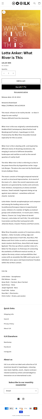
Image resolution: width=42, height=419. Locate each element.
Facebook (7, 347)
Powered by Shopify (25, 415)
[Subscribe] (35, 390)
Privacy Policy (9, 324)
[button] (2, 3)
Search (6, 319)
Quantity (4, 69)
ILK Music (18, 415)
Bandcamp (7, 342)
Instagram (7, 352)
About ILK (7, 328)
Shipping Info (9, 314)
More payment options (21, 92)
